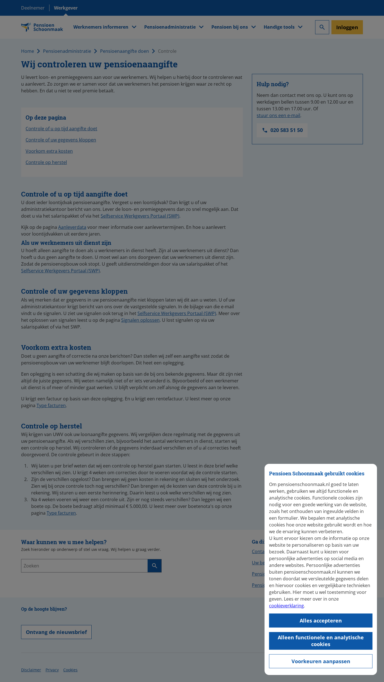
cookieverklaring (286, 606)
